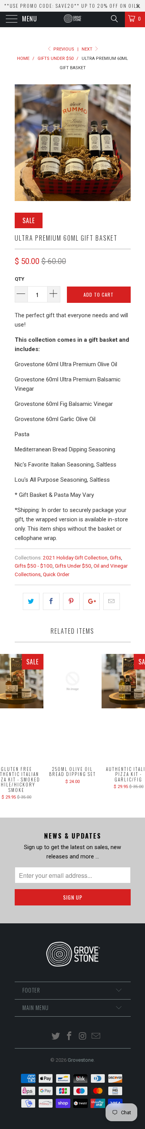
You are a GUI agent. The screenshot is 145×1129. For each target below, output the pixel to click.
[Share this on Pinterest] (71, 601)
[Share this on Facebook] (51, 601)
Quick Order (56, 574)
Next (88, 49)
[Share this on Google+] (91, 601)
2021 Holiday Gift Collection (75, 557)
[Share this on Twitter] (31, 601)
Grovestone (81, 1060)
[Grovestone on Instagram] (83, 1036)
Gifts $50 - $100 (34, 566)
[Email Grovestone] (96, 1036)
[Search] (114, 18)
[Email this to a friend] (111, 601)
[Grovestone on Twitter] (56, 1036)
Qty (19, 279)
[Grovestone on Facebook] (69, 1036)
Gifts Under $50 (73, 566)
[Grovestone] (72, 19)
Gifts (115, 557)
